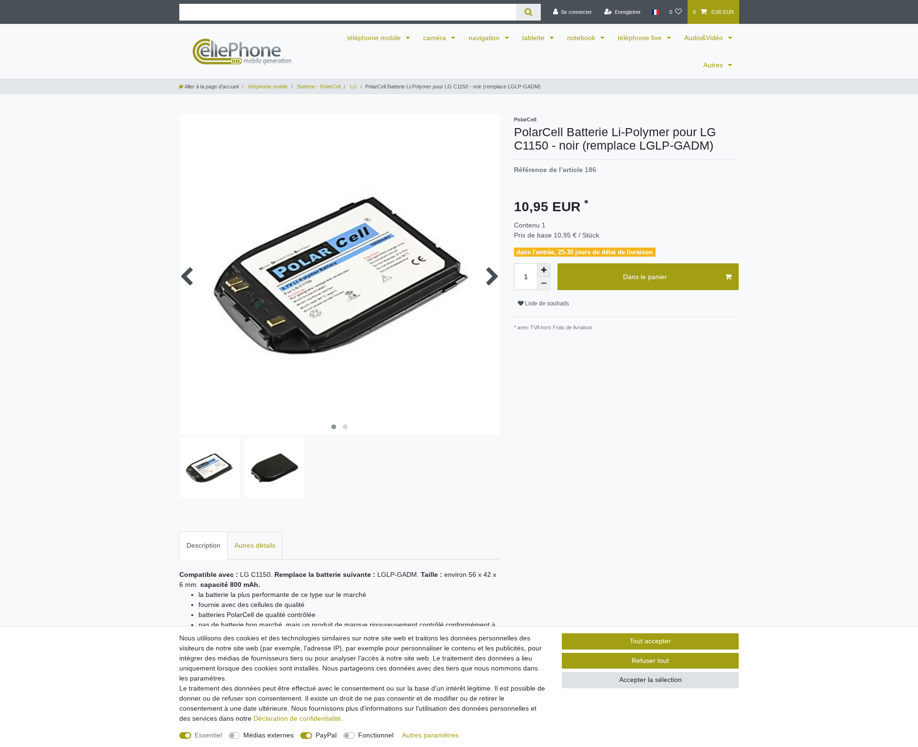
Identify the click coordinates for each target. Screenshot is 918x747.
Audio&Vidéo (704, 38)
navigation (485, 38)
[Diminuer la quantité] (543, 283)
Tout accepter (650, 641)
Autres (714, 65)
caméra (435, 38)
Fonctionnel (375, 735)
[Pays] (655, 12)
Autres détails (254, 545)
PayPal (326, 735)
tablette (534, 38)
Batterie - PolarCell (318, 86)
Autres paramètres (430, 735)
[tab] (203, 545)
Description (203, 545)
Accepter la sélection (650, 679)
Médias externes (268, 735)
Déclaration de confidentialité (297, 718)
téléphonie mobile (375, 38)
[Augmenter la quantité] (543, 270)
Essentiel (208, 735)
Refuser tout (650, 660)
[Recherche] (528, 12)
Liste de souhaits (546, 303)
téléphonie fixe (641, 38)
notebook (582, 38)
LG (353, 86)
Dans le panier (645, 277)
